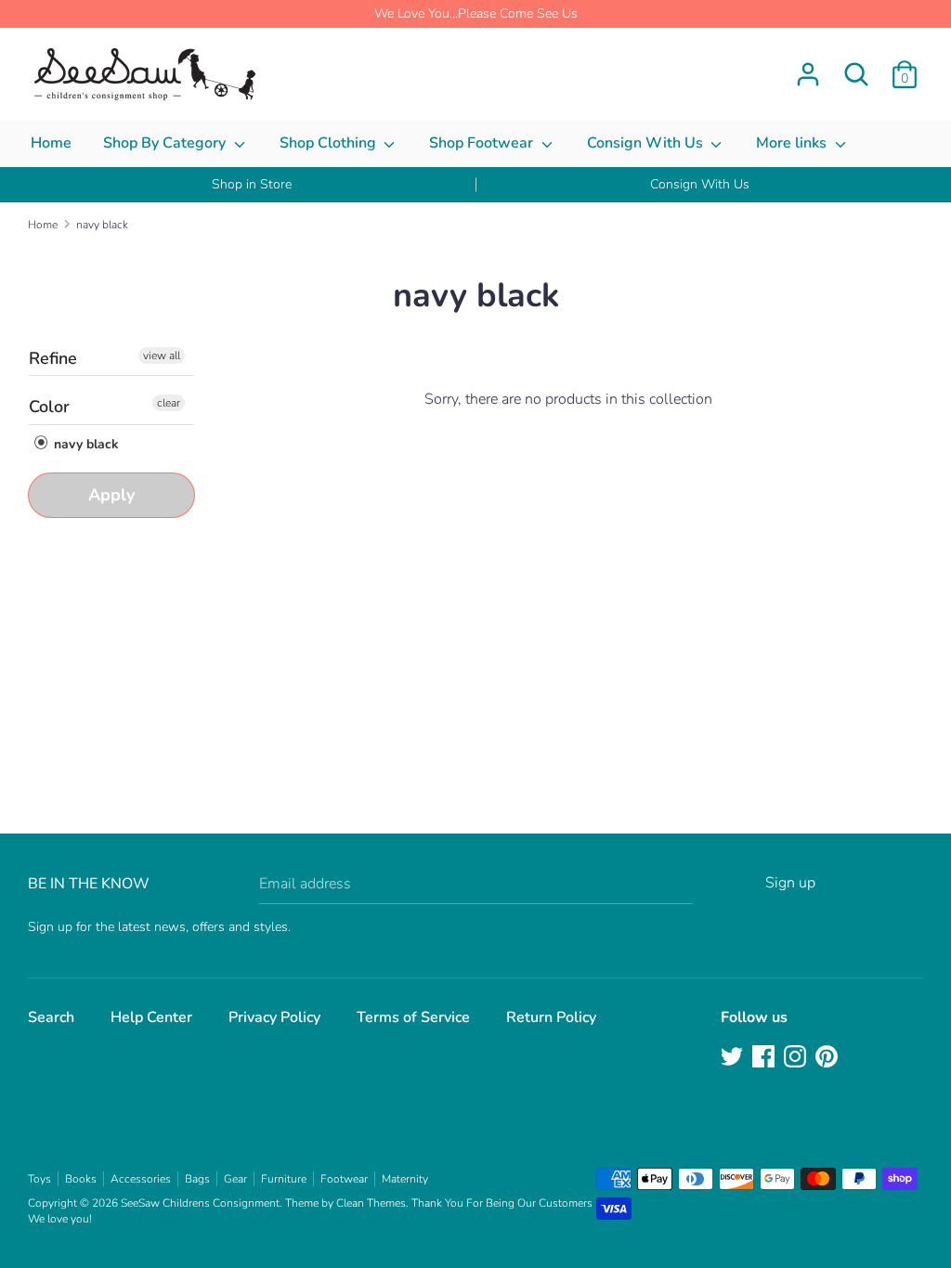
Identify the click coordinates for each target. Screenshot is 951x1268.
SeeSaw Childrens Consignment (200, 1203)
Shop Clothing (330, 143)
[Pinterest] (828, 1058)
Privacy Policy (274, 1017)
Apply (111, 495)
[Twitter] (734, 1058)
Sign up (790, 883)
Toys (39, 1178)
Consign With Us (647, 143)
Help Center (151, 1017)
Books (81, 1178)
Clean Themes (371, 1203)
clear (168, 402)
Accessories (141, 1178)
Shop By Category (166, 143)
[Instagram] (797, 1058)
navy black (84, 444)
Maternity (405, 1178)
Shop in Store (252, 184)
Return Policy (551, 1017)
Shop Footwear (483, 143)
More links (793, 143)
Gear (235, 1178)
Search (51, 1017)
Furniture (283, 1178)
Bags (197, 1178)
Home (51, 143)
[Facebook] (765, 1058)
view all (161, 355)
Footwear (344, 1178)
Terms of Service (413, 1017)
